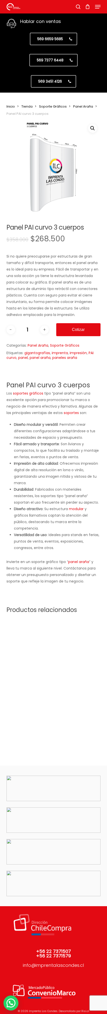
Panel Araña (83, 106)
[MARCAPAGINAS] (29, 642)
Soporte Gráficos (53, 106)
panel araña (40, 357)
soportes (71, 412)
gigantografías (37, 352)
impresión (78, 352)
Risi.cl (85, 1011)
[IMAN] (29, 707)
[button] (98, 6)
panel (23, 357)
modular (76, 508)
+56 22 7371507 (53, 951)
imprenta (60, 352)
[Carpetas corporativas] (75, 707)
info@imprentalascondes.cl (53, 965)
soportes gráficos (28, 393)
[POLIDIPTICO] (75, 642)
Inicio (10, 106)
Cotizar (78, 329)
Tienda (27, 106)
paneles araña (64, 357)
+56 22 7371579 (53, 956)
